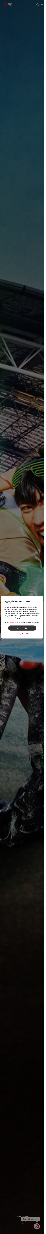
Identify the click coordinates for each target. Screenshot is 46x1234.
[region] (22, 617)
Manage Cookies (22, 633)
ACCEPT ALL (22, 628)
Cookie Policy (14, 622)
